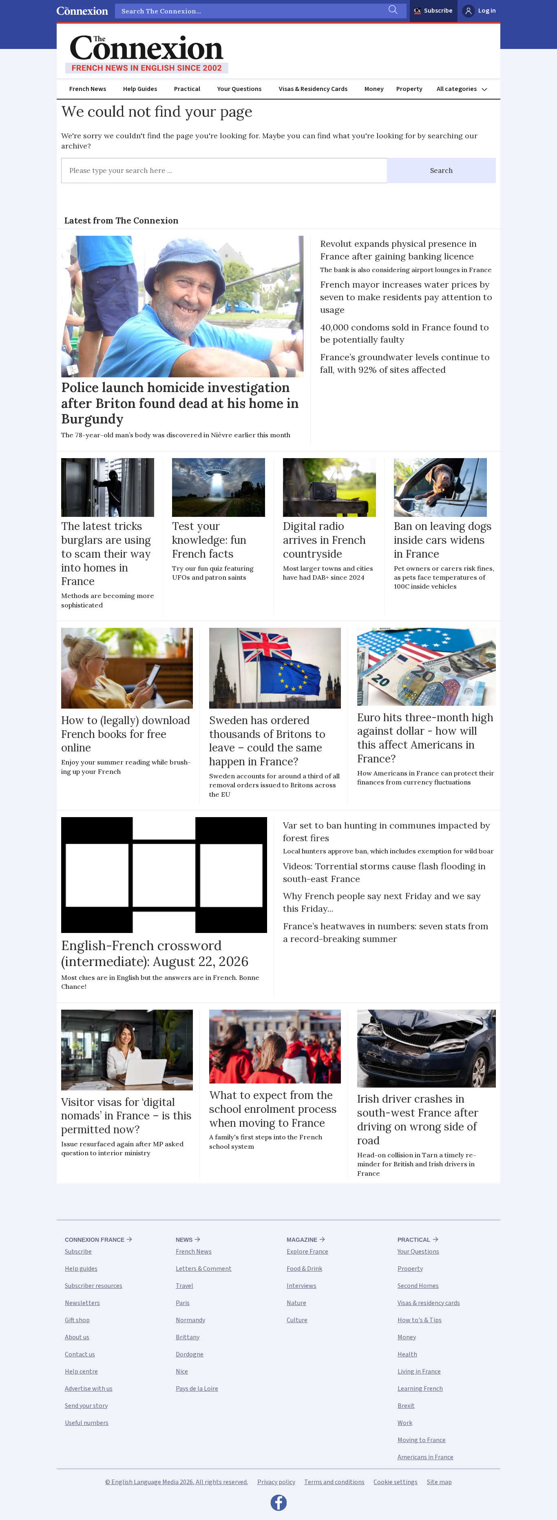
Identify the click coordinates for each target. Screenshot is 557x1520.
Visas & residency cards (429, 1302)
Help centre (81, 1371)
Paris (183, 1302)
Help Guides (140, 88)
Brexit (406, 1405)
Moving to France (422, 1440)
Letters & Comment (204, 1268)
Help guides (81, 1268)
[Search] (392, 11)
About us (77, 1337)
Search (441, 170)
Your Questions (239, 88)
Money (374, 88)
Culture (297, 1320)
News (184, 1239)
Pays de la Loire (197, 1388)
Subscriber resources (93, 1285)
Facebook (278, 1505)
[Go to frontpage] (146, 54)
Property (409, 88)
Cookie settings (396, 1482)
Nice (182, 1371)
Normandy (190, 1320)
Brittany (187, 1337)
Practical (187, 88)
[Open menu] (465, 89)
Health (407, 1354)
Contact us (80, 1354)
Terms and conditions (334, 1482)
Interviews (301, 1285)
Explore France (307, 1251)
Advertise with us (89, 1388)
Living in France (419, 1371)
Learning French (420, 1388)
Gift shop (77, 1320)
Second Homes (418, 1285)
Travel (184, 1285)
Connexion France (94, 1239)
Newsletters (82, 1302)
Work (405, 1422)
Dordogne (189, 1354)
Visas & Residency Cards (313, 88)
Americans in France (425, 1457)
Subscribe (438, 10)
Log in (487, 10)
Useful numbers (86, 1422)
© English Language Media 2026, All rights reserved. (176, 1482)
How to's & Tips (420, 1320)
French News (87, 88)
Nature (296, 1302)
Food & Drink (304, 1268)
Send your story (86, 1405)
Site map (439, 1482)
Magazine (302, 1239)
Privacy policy (276, 1482)
